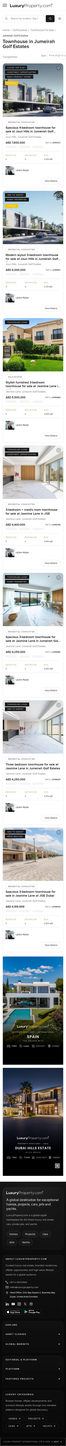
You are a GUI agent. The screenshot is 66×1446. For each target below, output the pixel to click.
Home (6, 30)
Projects (30, 1234)
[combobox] (25, 18)
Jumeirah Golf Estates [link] (15, 35)
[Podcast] (31, 1304)
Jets (11, 1242)
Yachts (26, 1242)
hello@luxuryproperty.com (24, 1287)
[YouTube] (13, 1304)
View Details (51, 180)
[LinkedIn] (7, 1304)
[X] (25, 1304)
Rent (56, 1442)
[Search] (50, 18)
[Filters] (59, 18)
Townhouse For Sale (42, 30)
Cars (45, 1234)
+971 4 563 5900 (18, 1282)
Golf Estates (20, 30)
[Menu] (4, 5)
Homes (13, 1234)
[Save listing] (58, 68)
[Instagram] (19, 1304)
